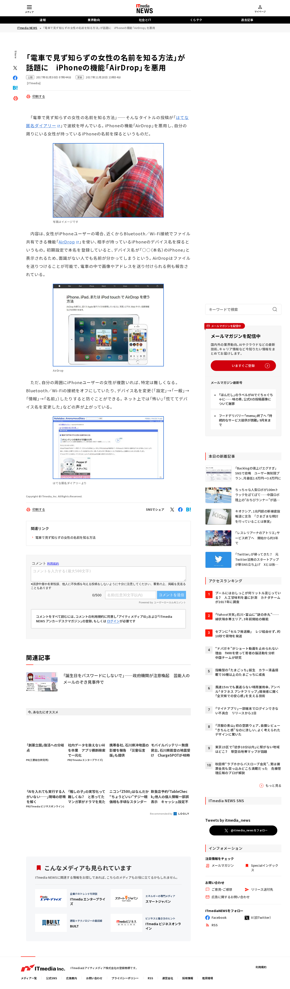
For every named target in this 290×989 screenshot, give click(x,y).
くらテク (196, 20)
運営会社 (167, 978)
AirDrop (67, 242)
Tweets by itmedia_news (227, 820)
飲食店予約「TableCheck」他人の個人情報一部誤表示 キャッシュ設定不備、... (170, 796)
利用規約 (261, 967)
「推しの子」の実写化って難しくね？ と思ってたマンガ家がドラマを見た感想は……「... (86, 796)
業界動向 (94, 20)
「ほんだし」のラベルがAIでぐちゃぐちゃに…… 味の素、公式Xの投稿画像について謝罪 (246, 399)
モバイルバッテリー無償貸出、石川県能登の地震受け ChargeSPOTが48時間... (170, 750)
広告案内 (71, 978)
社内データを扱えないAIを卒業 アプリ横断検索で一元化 (86, 750)
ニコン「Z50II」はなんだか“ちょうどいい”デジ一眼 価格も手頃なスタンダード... (129, 796)
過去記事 (247, 20)
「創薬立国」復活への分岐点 (45, 748)
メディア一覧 (29, 978)
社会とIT (145, 20)
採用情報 (187, 978)
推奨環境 (207, 978)
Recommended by (161, 813)
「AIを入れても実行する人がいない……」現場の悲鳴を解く (46, 796)
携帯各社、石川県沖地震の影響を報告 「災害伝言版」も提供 (129, 750)
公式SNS (51, 978)
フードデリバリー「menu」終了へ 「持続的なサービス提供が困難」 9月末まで (245, 420)
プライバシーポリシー (125, 978)
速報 (43, 20)
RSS (150, 978)
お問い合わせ (94, 978)
